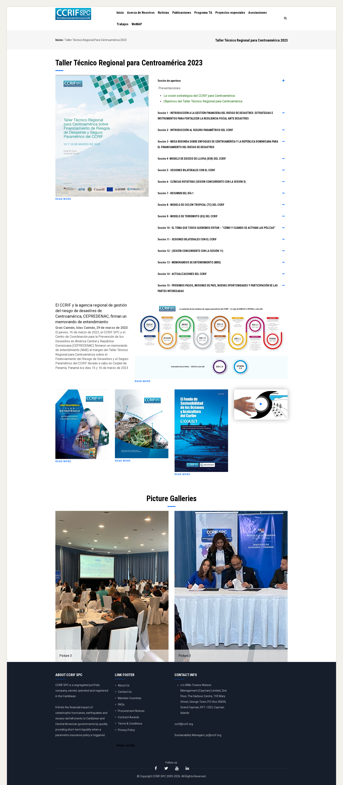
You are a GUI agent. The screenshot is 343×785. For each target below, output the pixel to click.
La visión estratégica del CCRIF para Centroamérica (199, 96)
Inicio (120, 13)
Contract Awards (128, 717)
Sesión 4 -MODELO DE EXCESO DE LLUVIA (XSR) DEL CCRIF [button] (192, 158)
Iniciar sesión (126, 745)
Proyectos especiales (230, 13)
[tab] (221, 80)
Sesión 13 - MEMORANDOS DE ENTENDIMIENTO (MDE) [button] (189, 262)
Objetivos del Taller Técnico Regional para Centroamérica (203, 101)
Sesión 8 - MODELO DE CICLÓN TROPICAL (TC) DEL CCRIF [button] (191, 204)
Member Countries (129, 698)
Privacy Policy (126, 730)
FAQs (121, 704)
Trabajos (122, 24)
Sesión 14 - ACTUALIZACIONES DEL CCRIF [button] (182, 274)
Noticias (163, 13)
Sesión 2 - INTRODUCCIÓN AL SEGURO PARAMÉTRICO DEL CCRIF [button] (195, 130)
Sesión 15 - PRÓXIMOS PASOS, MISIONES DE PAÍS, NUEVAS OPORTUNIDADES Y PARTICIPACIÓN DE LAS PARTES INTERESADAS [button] (218, 288)
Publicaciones (181, 13)
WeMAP (137, 24)
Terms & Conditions (130, 723)
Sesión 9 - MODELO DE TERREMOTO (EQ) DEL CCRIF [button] (188, 216)
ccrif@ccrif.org (183, 724)
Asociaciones (257, 13)
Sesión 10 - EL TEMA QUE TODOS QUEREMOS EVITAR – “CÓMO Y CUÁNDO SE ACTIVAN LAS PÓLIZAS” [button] (216, 227)
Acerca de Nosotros (141, 13)
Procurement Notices (131, 710)
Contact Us (125, 691)
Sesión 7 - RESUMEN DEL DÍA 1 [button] (176, 193)
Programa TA (203, 13)
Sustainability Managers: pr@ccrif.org (197, 735)
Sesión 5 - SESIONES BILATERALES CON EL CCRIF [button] (186, 170)
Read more (63, 199)
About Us (123, 685)
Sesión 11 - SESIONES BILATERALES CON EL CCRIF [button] (187, 239)
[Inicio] (73, 14)
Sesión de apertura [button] (169, 80)
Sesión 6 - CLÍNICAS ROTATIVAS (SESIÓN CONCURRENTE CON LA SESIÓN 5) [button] (202, 181)
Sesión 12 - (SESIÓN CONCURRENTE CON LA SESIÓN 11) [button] (190, 250)
